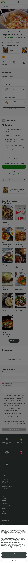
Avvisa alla (14, 556)
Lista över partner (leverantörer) (6, 549)
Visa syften (14, 560)
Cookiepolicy (17, 540)
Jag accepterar (14, 553)
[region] (14, 544)
